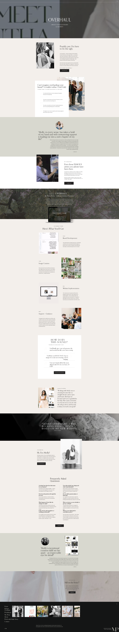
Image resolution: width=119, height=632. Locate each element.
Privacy (105, 629)
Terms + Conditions (109, 629)
